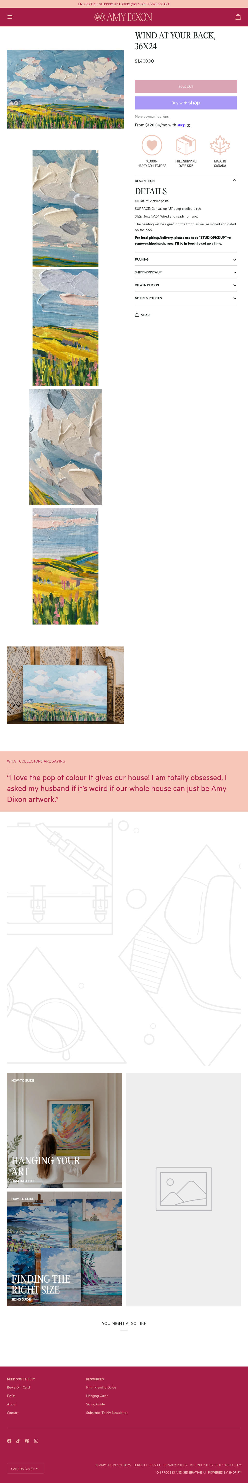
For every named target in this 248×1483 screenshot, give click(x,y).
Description (145, 180)
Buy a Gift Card (18, 1387)
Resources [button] (95, 1379)
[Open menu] (14, 17)
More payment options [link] (152, 116)
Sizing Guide (21, 1299)
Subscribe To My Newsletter (107, 1412)
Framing (141, 259)
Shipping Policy (228, 1464)
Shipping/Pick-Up (148, 272)
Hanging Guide (23, 1180)
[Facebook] (9, 1441)
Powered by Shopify (224, 1472)
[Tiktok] (18, 1441)
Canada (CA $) (22, 1468)
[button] (203, 1377)
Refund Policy (201, 1464)
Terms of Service (147, 1464)
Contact (13, 1412)
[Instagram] (36, 1441)
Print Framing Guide (101, 1387)
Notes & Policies (148, 298)
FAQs (11, 1395)
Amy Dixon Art (111, 1464)
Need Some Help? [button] (21, 1379)
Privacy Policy (175, 1464)
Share (146, 315)
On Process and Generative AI (181, 1472)
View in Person (147, 285)
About (11, 1404)
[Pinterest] (27, 1441)
